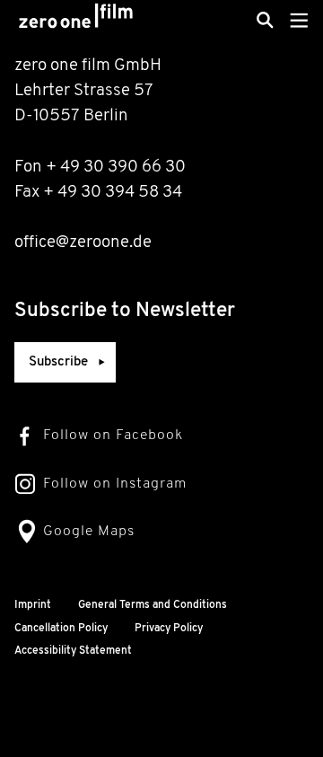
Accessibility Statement (73, 651)
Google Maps (89, 531)
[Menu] (299, 20)
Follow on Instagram (115, 484)
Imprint (32, 605)
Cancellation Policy (61, 628)
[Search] (265, 20)
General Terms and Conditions (152, 605)
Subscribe (58, 362)
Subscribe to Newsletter (124, 311)
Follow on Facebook (113, 435)
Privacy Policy (169, 628)
